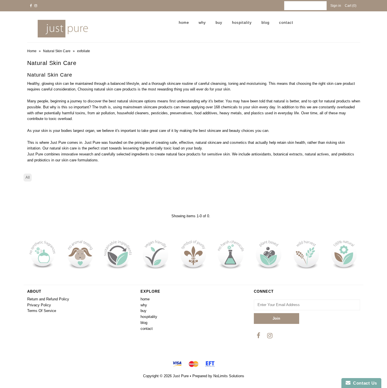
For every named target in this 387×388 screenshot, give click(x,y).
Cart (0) (350, 6)
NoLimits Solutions (228, 376)
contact (286, 22)
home (184, 22)
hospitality (242, 22)
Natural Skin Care (57, 51)
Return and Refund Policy (48, 299)
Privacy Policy (39, 305)
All (27, 177)
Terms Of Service (41, 311)
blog (265, 22)
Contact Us (363, 383)
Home (32, 51)
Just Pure (181, 376)
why (202, 22)
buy (219, 22)
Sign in (335, 6)
